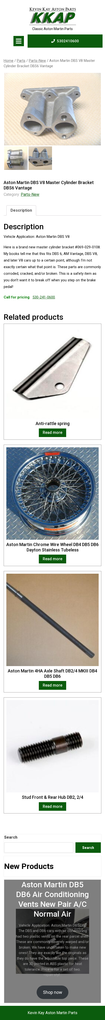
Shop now (52, 992)
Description (21, 210)
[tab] (18, 41)
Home (8, 60)
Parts (21, 60)
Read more (52, 432)
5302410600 (68, 41)
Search (10, 837)
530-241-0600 (43, 297)
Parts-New (37, 60)
